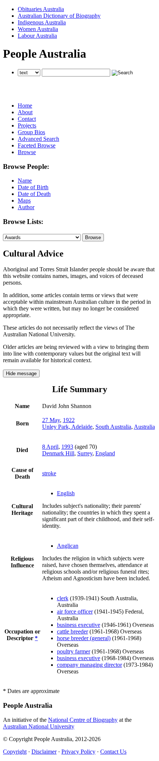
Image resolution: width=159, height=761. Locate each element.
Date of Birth (33, 187)
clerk (62, 598)
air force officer (75, 611)
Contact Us (113, 751)
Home (25, 105)
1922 (69, 420)
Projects (27, 125)
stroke (49, 473)
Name (25, 180)
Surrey (84, 453)
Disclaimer (44, 751)
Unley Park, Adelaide (67, 427)
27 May (51, 420)
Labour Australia (37, 36)
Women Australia (38, 29)
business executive (78, 625)
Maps (24, 200)
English (66, 493)
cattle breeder (72, 631)
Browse (27, 152)
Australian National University (38, 726)
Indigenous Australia (42, 22)
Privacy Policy (78, 751)
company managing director (89, 665)
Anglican (67, 546)
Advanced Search (38, 139)
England (105, 453)
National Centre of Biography (83, 720)
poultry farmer (73, 651)
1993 (67, 447)
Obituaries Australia (41, 9)
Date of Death (34, 194)
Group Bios (31, 132)
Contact (27, 119)
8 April (50, 447)
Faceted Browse (36, 145)
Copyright (15, 751)
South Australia (113, 427)
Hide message (21, 373)
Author (26, 207)
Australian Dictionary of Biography (59, 16)
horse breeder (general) (84, 638)
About (25, 112)
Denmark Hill (58, 453)
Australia (144, 427)
